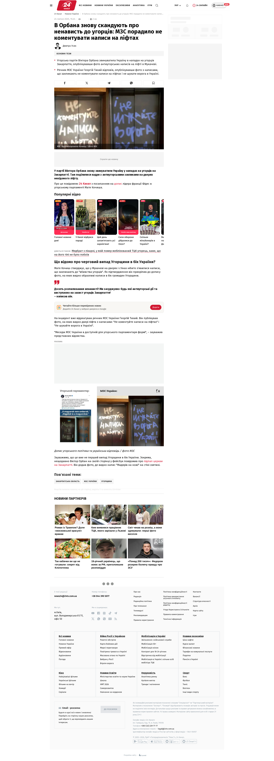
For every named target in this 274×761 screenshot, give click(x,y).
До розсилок (110, 709)
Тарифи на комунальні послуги (197, 651)
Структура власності (202, 601)
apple (156, 741)
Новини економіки (193, 636)
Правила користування (144, 620)
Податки (187, 655)
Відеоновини (65, 651)
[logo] (66, 5)
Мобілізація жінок (149, 648)
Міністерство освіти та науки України (117, 676)
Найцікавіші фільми (68, 676)
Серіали (62, 692)
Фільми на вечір (66, 684)
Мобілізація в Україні (153, 636)
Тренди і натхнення (150, 684)
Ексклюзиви (123, 5)
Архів (195, 606)
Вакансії (196, 597)
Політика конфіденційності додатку (175, 604)
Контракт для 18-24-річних (153, 651)
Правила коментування (173, 614)
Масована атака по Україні (112, 655)
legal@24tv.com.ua (166, 729)
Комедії (62, 688)
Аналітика (139, 5)
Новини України (104, 5)
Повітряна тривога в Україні (113, 651)
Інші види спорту (191, 692)
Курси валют (189, 644)
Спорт (186, 673)
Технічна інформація (172, 619)
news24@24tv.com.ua (65, 596)
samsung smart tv (189, 741)
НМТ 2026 (104, 684)
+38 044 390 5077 (100, 596)
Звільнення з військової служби (156, 640)
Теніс (185, 684)
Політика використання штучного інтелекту (173, 597)
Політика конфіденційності (175, 592)
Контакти (197, 592)
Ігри (149, 5)
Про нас (137, 592)
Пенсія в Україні (190, 659)
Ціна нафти (188, 640)
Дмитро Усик (69, 46)
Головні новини (66, 640)
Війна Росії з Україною (112, 636)
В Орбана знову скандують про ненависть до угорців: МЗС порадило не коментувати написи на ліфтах (123, 14)
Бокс (185, 676)
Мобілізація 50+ (148, 644)
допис (118, 183)
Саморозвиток (107, 688)
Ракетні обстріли (108, 640)
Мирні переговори (109, 648)
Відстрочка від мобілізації (153, 655)
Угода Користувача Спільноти (176, 610)
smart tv (172, 741)
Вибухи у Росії (106, 659)
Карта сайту (198, 611)
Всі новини (85, 5)
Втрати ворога (107, 663)
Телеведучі (138, 611)
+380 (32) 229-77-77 (149, 726)
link (92, 613)
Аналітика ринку (149, 676)
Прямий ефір (65, 648)
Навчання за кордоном (111, 692)
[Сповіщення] (187, 5)
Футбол (186, 680)
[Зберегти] (153, 83)
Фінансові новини (191, 648)
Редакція (137, 597)
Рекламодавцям (140, 615)
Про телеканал (140, 606)
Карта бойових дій (109, 644)
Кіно (61, 673)
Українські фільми (67, 680)
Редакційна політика (143, 601)
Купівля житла (148, 680)
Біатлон (186, 688)
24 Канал (58, 14)
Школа (103, 680)
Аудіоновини (65, 655)
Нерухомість (148, 673)
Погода (62, 659)
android (140, 741)
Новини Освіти (108, 673)
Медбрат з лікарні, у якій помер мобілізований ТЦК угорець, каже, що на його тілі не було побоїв (107, 252)
